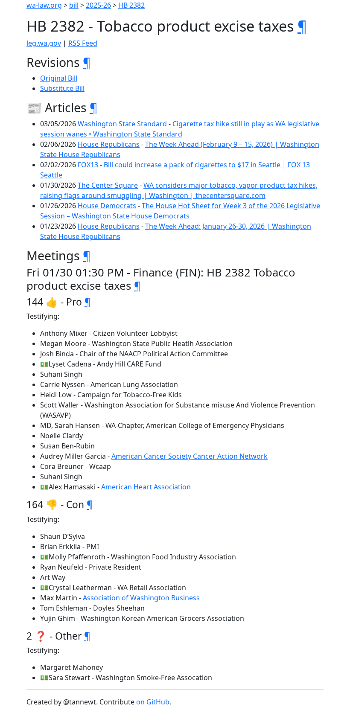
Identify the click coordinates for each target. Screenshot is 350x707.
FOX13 (88, 164)
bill (74, 5)
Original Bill (58, 78)
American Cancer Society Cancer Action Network (189, 456)
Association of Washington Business (141, 597)
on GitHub (152, 702)
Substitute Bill (62, 88)
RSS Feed (82, 43)
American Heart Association (146, 487)
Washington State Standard (122, 123)
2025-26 (98, 5)
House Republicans (109, 144)
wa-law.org (44, 5)
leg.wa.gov (43, 43)
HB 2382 (131, 5)
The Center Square (108, 185)
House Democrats (107, 205)
